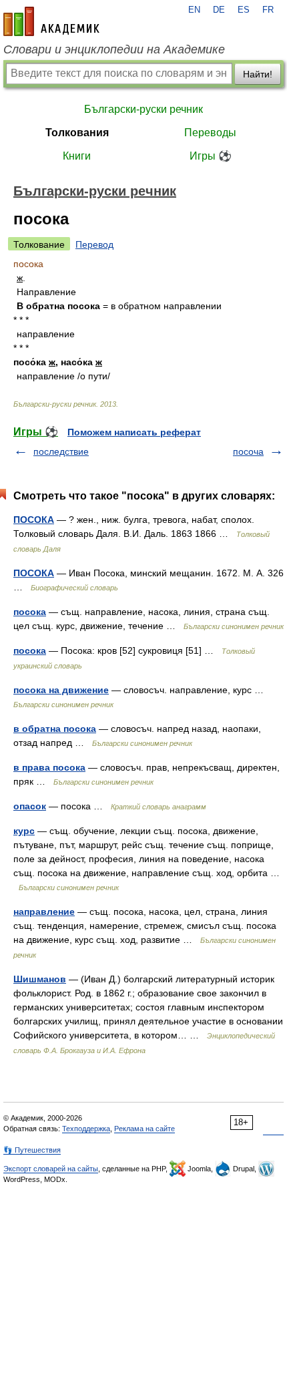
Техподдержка (86, 1129)
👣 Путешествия (32, 1150)
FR (268, 10)
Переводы (210, 132)
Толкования (77, 132)
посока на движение (61, 689)
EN (194, 10)
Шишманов (39, 979)
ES (244, 10)
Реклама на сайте (144, 1129)
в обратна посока (54, 728)
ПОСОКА (33, 519)
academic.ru (51, 21)
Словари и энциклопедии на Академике (114, 49)
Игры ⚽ (211, 156)
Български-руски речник (143, 109)
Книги (77, 156)
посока (29, 611)
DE (219, 10)
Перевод (94, 244)
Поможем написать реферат (134, 432)
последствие (61, 451)
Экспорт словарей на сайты (50, 1169)
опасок (29, 806)
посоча (248, 451)
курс (24, 830)
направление (44, 911)
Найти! (257, 74)
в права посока (49, 767)
